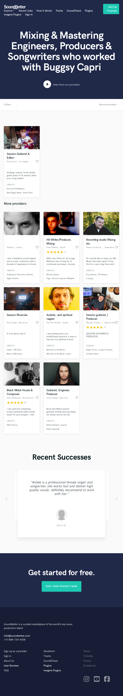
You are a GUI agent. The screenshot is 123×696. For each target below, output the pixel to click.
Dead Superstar (53, 429)
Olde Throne (12, 425)
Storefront (49, 651)
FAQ (6, 670)
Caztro (9, 350)
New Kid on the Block (55, 350)
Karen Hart (28, 193)
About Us (9, 660)
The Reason (102, 274)
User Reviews (11, 665)
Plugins (89, 10)
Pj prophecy (91, 274)
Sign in (29, 14)
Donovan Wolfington (15, 189)
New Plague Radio (14, 193)
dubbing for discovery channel (20, 274)
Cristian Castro (92, 354)
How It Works (44, 10)
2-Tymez (89, 278)
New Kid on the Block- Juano (58, 354)
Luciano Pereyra (105, 350)
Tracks (59, 10)
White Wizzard (52, 425)
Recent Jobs (26, 10)
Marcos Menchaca (14, 354)
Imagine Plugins (12, 14)
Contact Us (89, 665)
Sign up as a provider (15, 651)
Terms (86, 651)
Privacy (87, 660)
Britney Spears (52, 274)
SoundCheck (74, 10)
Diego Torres (91, 350)
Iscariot (63, 425)
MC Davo (17, 350)
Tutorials (88, 656)
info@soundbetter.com (17, 635)
